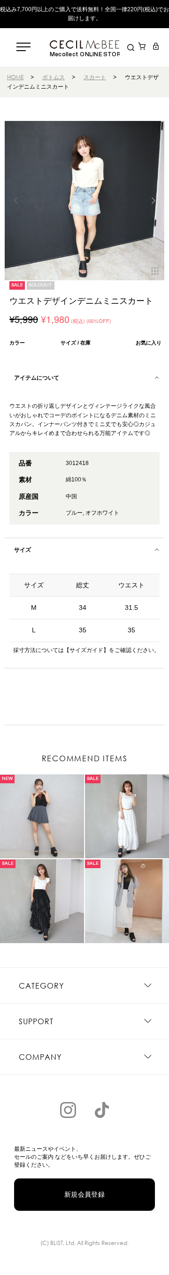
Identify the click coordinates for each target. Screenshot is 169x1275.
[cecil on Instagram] (68, 1110)
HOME (15, 77)
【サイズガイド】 (86, 650)
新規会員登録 (84, 1194)
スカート (95, 77)
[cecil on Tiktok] (101, 1110)
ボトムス (53, 77)
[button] (153, 200)
